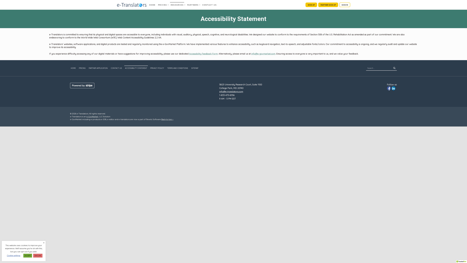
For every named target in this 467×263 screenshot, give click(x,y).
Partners (192, 5)
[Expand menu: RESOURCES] (184, 4)
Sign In (345, 5)
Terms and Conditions (177, 68)
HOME (152, 5)
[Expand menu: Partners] (199, 4)
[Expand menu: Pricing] (168, 4)
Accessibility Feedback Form (203, 53)
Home (73, 68)
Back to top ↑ (167, 119)
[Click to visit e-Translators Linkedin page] (393, 88)
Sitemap (194, 68)
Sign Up (311, 5)
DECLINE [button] (38, 256)
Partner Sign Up (328, 5)
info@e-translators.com (231, 91)
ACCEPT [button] (28, 256)
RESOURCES (177, 5)
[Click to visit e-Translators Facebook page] (389, 88)
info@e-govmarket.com (263, 53)
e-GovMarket (92, 117)
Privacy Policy (157, 68)
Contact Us (209, 5)
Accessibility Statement (136, 68)
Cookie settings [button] (13, 255)
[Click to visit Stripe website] (82, 85)
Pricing (162, 5)
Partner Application (98, 68)
